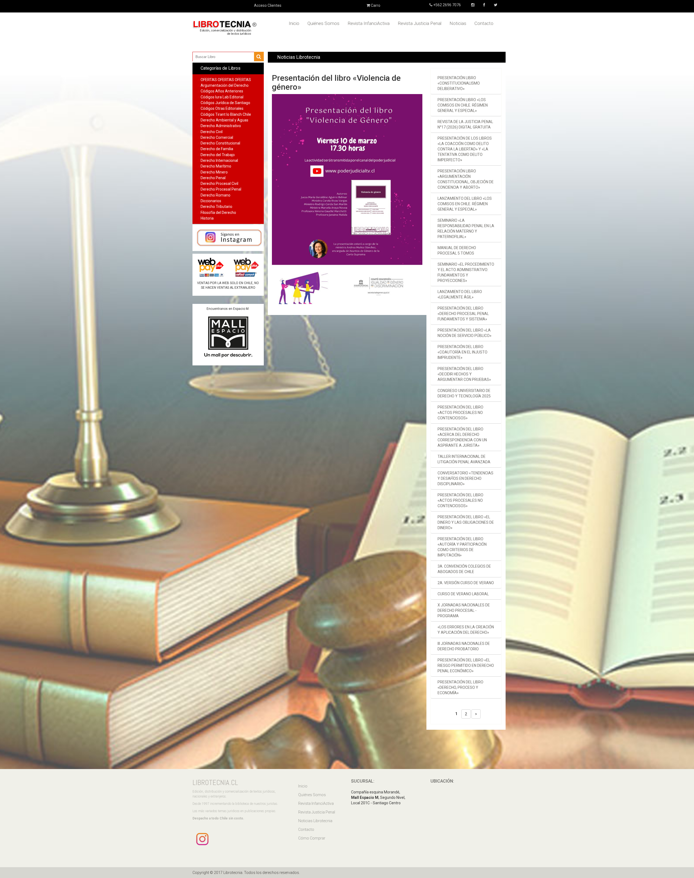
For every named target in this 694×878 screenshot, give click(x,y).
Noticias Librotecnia (315, 821)
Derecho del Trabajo (218, 155)
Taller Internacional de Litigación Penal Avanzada (464, 459)
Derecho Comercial (217, 137)
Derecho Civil (212, 132)
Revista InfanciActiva (369, 23)
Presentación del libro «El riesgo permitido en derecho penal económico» (466, 665)
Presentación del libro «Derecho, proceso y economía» (460, 687)
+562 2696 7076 (446, 5)
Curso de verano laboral (463, 594)
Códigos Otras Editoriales (222, 108)
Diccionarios (211, 201)
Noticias (457, 23)
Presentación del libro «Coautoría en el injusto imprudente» (462, 352)
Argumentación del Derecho (225, 85)
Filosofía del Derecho (218, 212)
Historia (207, 218)
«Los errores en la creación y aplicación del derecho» (466, 630)
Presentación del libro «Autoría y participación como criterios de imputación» (462, 547)
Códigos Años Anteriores (222, 91)
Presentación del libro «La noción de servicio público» (464, 333)
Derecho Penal (213, 178)
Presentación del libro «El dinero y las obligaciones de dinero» (466, 522)
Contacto (483, 23)
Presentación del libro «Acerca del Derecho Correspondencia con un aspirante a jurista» (462, 437)
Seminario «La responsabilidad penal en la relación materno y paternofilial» (466, 228)
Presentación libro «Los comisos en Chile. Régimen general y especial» (463, 105)
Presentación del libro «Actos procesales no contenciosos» (460, 412)
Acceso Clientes (267, 5)
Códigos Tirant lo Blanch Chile (226, 114)
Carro (375, 5)
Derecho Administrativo (221, 126)
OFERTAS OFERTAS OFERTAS (226, 80)
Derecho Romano (215, 195)
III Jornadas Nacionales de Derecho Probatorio (464, 646)
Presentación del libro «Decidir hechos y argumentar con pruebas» (464, 374)
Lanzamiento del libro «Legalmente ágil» (460, 294)
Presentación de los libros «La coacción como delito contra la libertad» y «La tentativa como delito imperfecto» (465, 149)
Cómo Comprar (311, 838)
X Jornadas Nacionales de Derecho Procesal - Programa (464, 610)
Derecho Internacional (219, 160)
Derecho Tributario (216, 206)
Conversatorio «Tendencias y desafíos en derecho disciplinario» (465, 478)
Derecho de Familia (217, 149)
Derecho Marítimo (216, 166)
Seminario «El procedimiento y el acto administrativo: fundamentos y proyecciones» (466, 272)
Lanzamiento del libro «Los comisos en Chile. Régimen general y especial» (465, 203)
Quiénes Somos (323, 23)
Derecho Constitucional (220, 143)
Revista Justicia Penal (419, 23)
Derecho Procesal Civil (219, 183)
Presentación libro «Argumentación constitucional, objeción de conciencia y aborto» (466, 179)
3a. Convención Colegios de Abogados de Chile (464, 569)
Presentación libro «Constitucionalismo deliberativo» (459, 83)
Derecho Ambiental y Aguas (224, 120)
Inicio (294, 23)
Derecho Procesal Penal (221, 189)
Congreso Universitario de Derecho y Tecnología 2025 (464, 393)
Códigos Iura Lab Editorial (222, 97)
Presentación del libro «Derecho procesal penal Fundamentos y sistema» (463, 313)
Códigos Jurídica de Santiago (225, 103)
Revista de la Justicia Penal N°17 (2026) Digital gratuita (465, 124)
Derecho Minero (214, 172)
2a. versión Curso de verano (466, 583)
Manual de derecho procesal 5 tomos (457, 250)
